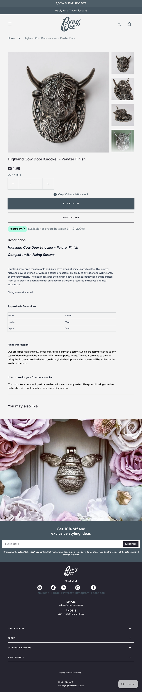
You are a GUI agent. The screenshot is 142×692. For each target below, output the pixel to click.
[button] (10, 24)
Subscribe (130, 544)
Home (11, 38)
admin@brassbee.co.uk (71, 605)
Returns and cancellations (69, 673)
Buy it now (71, 203)
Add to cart (70, 217)
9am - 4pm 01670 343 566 (71, 614)
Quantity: (15, 174)
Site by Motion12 (65, 682)
